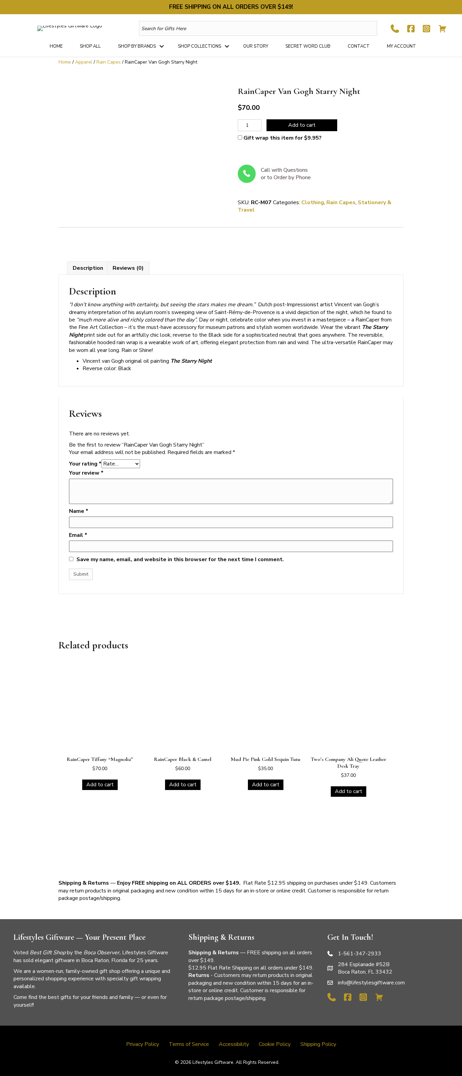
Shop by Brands (137, 46)
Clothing (312, 202)
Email (78, 535)
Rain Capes (108, 62)
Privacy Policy (142, 1044)
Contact (359, 46)
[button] (161, 46)
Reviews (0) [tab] (128, 268)
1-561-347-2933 (359, 953)
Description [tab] (88, 268)
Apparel (83, 62)
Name (78, 511)
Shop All (90, 46)
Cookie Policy (275, 1044)
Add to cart (302, 125)
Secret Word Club (307, 46)
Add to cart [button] (100, 784)
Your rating (85, 464)
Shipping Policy (318, 1044)
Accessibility (234, 1044)
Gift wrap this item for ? (282, 138)
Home (56, 46)
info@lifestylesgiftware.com (371, 982)
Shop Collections (199, 46)
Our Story (255, 46)
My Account (401, 46)
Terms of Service (189, 1044)
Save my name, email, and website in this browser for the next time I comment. (180, 559)
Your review (86, 473)
